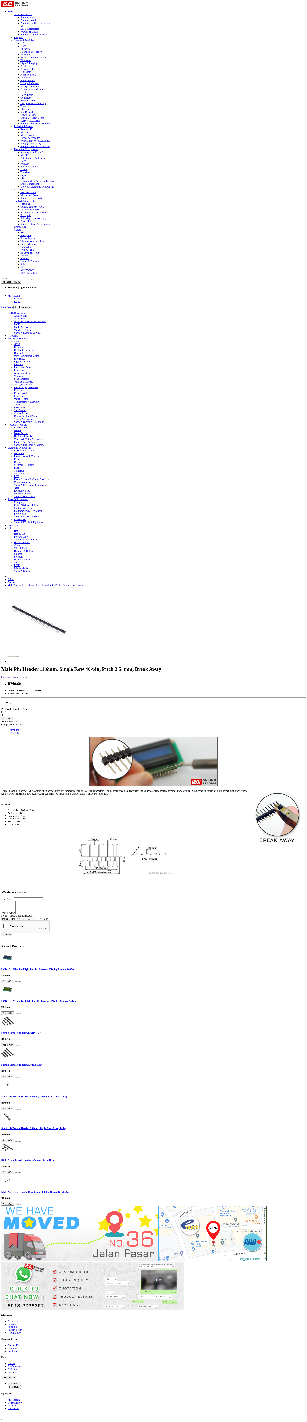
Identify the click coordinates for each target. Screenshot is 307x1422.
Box (22, 232)
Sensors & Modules (24, 40)
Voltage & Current (29, 83)
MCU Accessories (29, 28)
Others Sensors (28, 115)
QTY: (4, 712)
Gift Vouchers (15, 1366)
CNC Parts (19, 189)
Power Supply (27, 238)
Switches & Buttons (30, 166)
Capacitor (25, 175)
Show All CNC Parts (31, 198)
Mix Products (27, 270)
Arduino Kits (27, 17)
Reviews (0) (14, 732)
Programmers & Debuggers (34, 212)
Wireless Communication (33, 57)
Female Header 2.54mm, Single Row (21, 1033)
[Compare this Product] (19, 981)
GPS (22, 43)
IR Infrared (26, 49)
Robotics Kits (27, 129)
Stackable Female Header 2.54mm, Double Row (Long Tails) (34, 1096)
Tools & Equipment (24, 201)
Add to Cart (8, 718)
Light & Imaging (28, 63)
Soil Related (26, 112)
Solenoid (24, 258)
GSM (23, 46)
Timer (23, 106)
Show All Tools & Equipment (35, 224)
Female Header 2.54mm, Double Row (21, 1064)
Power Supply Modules (32, 89)
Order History (15, 1402)
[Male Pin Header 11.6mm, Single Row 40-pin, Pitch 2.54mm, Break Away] (38, 649)
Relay (23, 160)
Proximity (25, 66)
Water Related (27, 100)
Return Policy (15, 1332)
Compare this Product (12, 724)
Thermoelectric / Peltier (32, 241)
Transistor (25, 172)
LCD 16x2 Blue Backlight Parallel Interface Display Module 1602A (37, 969)
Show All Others (28, 272)
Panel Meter (26, 221)
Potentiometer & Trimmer (33, 158)
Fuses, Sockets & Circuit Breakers (37, 181)
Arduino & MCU (23, 14)
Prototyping (26, 215)
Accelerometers (28, 74)
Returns (12, 1348)
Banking (12, 1324)
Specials (12, 1372)
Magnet (24, 255)
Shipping (12, 1327)
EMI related (26, 109)
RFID (23, 267)
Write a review (20, 677)
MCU (23, 26)
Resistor (24, 163)
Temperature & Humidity (33, 103)
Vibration (25, 77)
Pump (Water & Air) (30, 143)
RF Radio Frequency (31, 51)
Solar (23, 264)
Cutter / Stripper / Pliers (32, 206)
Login (17, 301)
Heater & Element (29, 261)
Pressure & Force (29, 69)
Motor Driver (27, 135)
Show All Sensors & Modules (35, 123)
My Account (14, 1399)
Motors (24, 132)
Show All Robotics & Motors (35, 146)
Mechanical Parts (29, 195)
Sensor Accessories (30, 120)
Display (24, 92)
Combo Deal (20, 226)
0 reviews (6, 677)
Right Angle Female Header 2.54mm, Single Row (27, 1160)
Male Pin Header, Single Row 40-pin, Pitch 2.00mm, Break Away (36, 1192)
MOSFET (25, 155)
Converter (25, 97)
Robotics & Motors (23, 126)
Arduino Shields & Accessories (36, 23)
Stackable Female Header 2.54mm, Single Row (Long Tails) (33, 1128)
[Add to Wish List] (16, 981)
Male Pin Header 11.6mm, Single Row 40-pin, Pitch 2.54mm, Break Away (45, 585)
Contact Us (13, 1345)
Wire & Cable (27, 249)
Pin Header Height (10, 709)
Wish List (12, 1405)
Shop (10, 11)
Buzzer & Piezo (28, 244)
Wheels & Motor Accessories (35, 140)
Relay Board (26, 94)
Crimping (25, 204)
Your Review (8, 912)
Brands (11, 1363)
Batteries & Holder (29, 252)
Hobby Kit (25, 235)
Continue (7, 934)
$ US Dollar (14, 1387)
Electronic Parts (28, 192)
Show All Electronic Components (37, 186)
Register (18, 298)
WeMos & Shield (29, 31)
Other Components (30, 183)
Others (17, 229)
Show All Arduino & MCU (34, 34)
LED (23, 178)
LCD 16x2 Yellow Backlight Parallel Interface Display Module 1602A (38, 1001)
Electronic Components (26, 149)
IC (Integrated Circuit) (31, 152)
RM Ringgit (14, 1383)
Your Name (7, 899)
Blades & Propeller (30, 137)
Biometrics (25, 60)
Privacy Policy (15, 1329)
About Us (13, 1321)
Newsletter (13, 1408)
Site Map (12, 1351)
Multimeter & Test (29, 209)
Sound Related (27, 80)
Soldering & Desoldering (33, 218)
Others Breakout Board (32, 117)
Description (13, 730)
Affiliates (12, 1369)
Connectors (26, 247)
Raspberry (19, 37)
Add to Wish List (10, 721)
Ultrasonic (25, 71)
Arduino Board (28, 20)
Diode (23, 169)
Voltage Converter (29, 86)
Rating (4, 918)
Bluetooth (25, 54)
